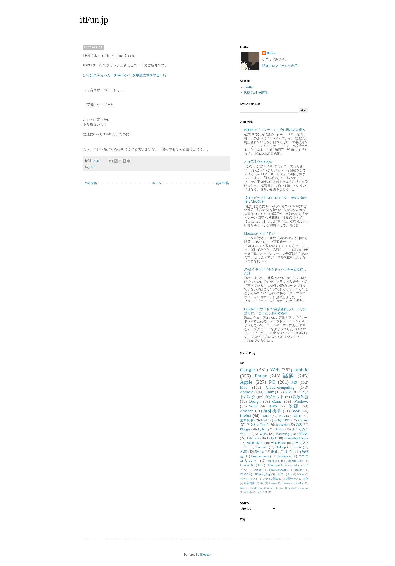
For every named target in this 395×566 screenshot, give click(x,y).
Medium (299, 483)
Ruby (243, 487)
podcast (304, 487)
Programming (260, 456)
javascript (282, 424)
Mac (243, 387)
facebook (273, 460)
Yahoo (297, 416)
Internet (273, 483)
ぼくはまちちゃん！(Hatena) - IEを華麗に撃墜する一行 (125, 75)
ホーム (156, 183)
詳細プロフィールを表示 (279, 65)
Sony (253, 406)
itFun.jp (94, 19)
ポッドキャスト (249, 478)
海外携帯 (272, 411)
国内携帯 (246, 420)
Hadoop (281, 447)
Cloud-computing (280, 387)
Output (271, 438)
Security (271, 487)
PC (272, 382)
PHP (260, 465)
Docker (258, 469)
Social (293, 465)
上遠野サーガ (291, 478)
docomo (303, 420)
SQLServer (256, 487)
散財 (305, 478)
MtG (282, 416)
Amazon (247, 411)
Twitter (249, 87)
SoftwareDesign (278, 469)
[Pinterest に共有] (128, 161)
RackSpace (284, 456)
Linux (269, 392)
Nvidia (259, 451)
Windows (300, 401)
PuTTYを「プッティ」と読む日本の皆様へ (274, 130)
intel (264, 420)
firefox (245, 415)
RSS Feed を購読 (255, 92)
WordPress (278, 443)
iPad (274, 451)
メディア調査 (270, 478)
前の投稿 (222, 183)
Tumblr (299, 469)
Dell (262, 483)
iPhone (260, 376)
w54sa (264, 434)
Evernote (261, 447)
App (290, 474)
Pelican (300, 474)
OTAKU (302, 434)
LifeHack (253, 438)
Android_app (294, 460)
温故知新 (300, 397)
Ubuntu (279, 429)
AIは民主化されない (258, 162)
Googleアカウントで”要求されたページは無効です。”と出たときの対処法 (275, 311)
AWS (273, 406)
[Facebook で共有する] (124, 161)
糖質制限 (249, 483)
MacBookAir (276, 465)
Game (277, 401)
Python (262, 429)
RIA (288, 392)
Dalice (271, 53)
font (282, 487)
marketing (282, 434)
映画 (294, 406)
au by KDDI (282, 420)
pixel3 (292, 487)
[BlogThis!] (115, 161)
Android (247, 392)
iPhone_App (263, 474)
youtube (248, 492)
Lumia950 (246, 465)
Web (274, 369)
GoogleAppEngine (296, 438)
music (298, 447)
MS (93, 167)
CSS (299, 424)
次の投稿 (90, 183)
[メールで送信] (111, 161)
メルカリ (262, 492)
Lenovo (286, 483)
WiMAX (245, 474)
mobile (301, 369)
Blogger (245, 429)
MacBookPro (254, 443)
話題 (289, 376)
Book (295, 411)
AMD (243, 451)
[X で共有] (119, 161)
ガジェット (274, 397)
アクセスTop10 (257, 424)
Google (247, 369)
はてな (289, 451)
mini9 (279, 474)
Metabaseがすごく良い (259, 233)
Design (255, 401)
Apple (246, 382)
